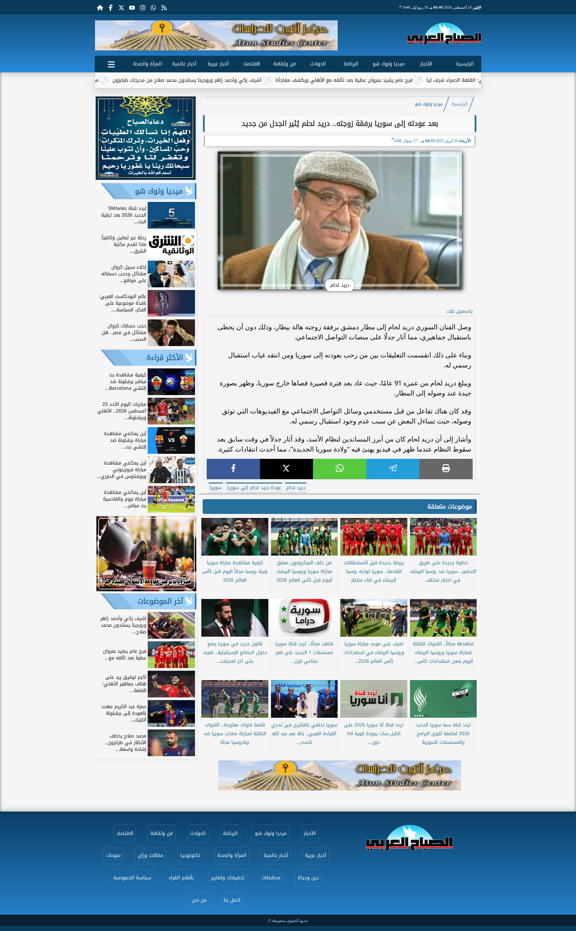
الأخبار (426, 63)
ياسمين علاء (459, 311)
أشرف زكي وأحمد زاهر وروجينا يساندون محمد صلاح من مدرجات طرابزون (232, 80)
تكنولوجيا (190, 855)
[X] (286, 469)
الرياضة (351, 63)
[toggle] (111, 63)
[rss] (164, 7)
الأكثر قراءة (165, 358)
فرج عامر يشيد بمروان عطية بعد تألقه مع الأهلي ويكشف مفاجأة (389, 80)
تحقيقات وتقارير (227, 877)
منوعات (113, 855)
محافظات (270, 877)
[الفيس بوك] (110, 7)
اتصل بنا (232, 900)
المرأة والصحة (147, 63)
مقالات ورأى (150, 855)
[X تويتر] (121, 7)
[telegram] (393, 469)
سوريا (216, 487)
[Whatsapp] (153, 7)
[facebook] (233, 469)
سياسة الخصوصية (132, 877)
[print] (446, 469)
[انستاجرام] (142, 7)
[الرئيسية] (100, 7)
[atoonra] (340, 775)
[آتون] (216, 35)
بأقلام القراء (181, 877)
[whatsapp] (339, 469)
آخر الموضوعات (160, 601)
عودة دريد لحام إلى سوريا (254, 487)
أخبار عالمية (184, 63)
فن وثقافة (284, 63)
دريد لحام (295, 487)
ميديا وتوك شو (388, 63)
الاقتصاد (251, 63)
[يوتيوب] (132, 7)
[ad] (146, 178)
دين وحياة (308, 877)
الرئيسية (465, 63)
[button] (102, 35)
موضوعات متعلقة (449, 506)
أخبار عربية (218, 63)
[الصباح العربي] (444, 33)
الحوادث (318, 63)
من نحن (199, 900)
